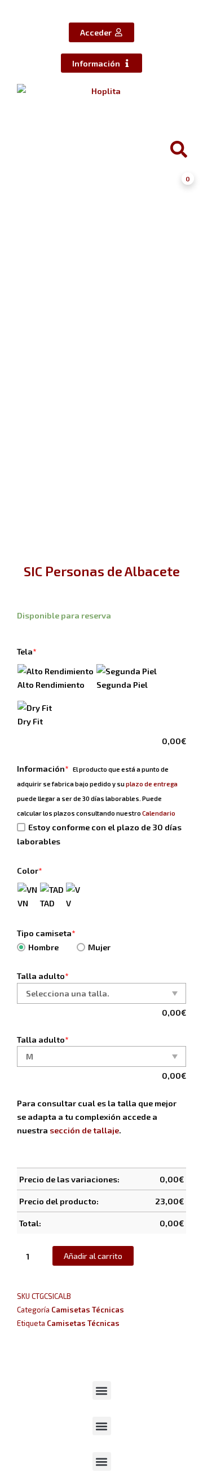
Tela (27, 651)
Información (43, 768)
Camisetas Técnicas (87, 1309)
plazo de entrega (152, 783)
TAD (47, 903)
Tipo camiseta (46, 933)
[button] (101, 1390)
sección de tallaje (84, 1130)
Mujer (99, 947)
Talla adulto (43, 976)
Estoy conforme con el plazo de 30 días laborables (99, 834)
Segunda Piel (122, 684)
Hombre (43, 947)
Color (29, 870)
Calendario (158, 813)
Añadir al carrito (93, 1255)
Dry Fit (30, 721)
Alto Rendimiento (51, 684)
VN (22, 903)
